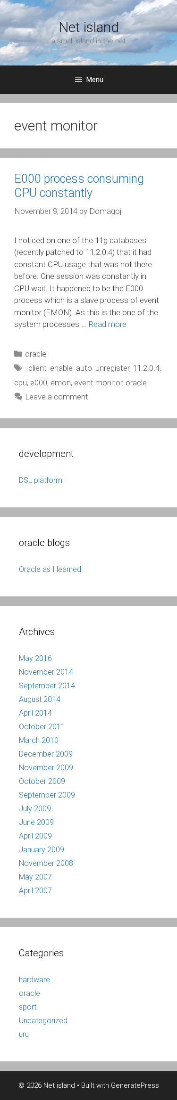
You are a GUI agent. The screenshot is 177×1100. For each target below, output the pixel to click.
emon (61, 382)
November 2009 (46, 767)
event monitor (98, 382)
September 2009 (47, 794)
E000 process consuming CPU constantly (79, 186)
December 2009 (46, 754)
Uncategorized (43, 1020)
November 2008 (46, 863)
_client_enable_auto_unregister (77, 368)
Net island (89, 27)
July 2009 (35, 808)
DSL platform (40, 480)
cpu (20, 382)
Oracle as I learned (50, 569)
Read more (107, 324)
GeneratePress (135, 1085)
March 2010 (39, 740)
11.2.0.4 (146, 368)
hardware (34, 979)
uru (24, 1034)
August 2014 (39, 699)
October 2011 (42, 726)
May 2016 (35, 658)
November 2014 (46, 672)
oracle (35, 354)
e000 (38, 382)
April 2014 (35, 713)
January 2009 (41, 849)
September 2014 (47, 685)
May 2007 (35, 876)
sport (27, 1006)
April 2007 (35, 890)
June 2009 (36, 822)
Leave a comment (56, 396)
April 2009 (35, 835)
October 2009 (42, 781)
